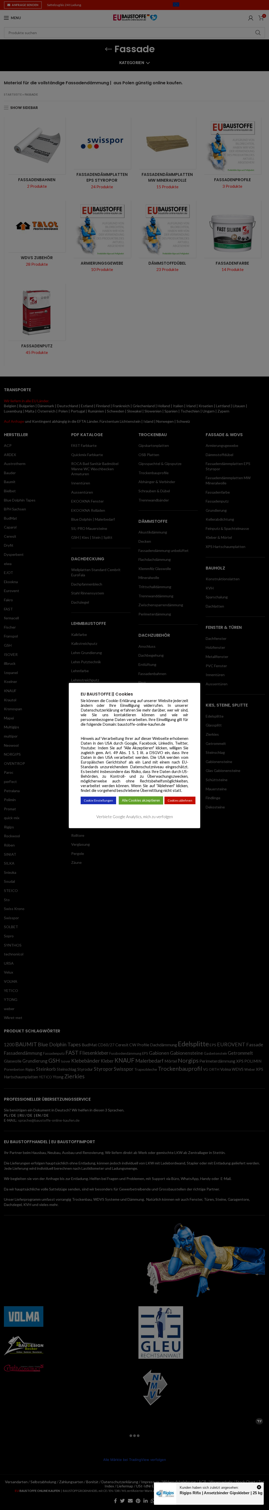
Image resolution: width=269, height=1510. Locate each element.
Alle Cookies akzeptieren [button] (141, 800)
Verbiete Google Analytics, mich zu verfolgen (134, 816)
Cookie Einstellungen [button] (98, 800)
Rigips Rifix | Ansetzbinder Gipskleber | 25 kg (221, 1493)
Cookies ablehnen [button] (180, 800)
